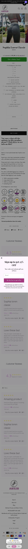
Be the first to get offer (14, 280)
